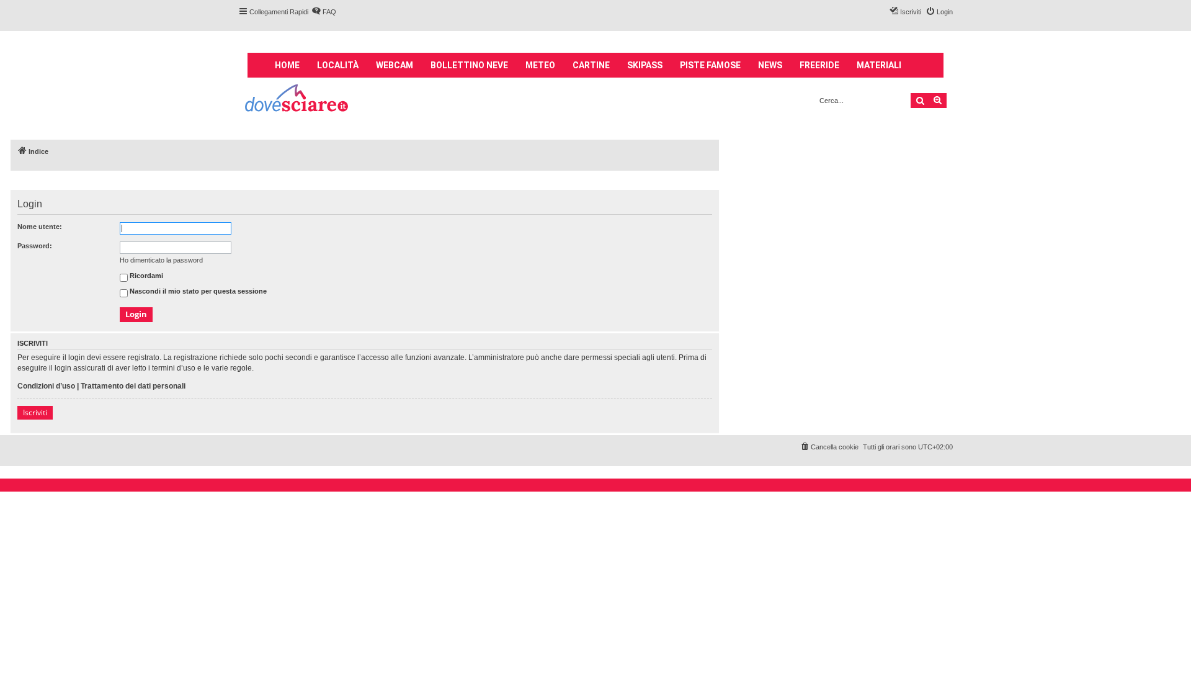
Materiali (879, 65)
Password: (34, 246)
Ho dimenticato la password (161, 260)
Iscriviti (35, 412)
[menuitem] (323, 11)
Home (287, 65)
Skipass (644, 65)
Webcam (394, 65)
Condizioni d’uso (46, 386)
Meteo (540, 65)
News (770, 65)
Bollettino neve (469, 65)
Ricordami (145, 276)
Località (338, 65)
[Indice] (297, 100)
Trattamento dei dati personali (133, 386)
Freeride (819, 65)
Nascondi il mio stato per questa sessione (197, 291)
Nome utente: (39, 226)
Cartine (591, 65)
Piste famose (710, 65)
